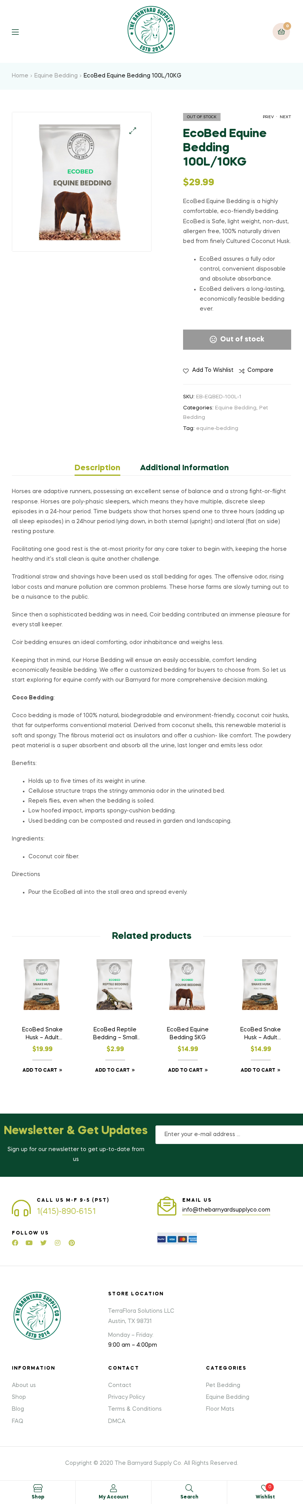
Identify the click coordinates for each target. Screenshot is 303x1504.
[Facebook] (15, 1243)
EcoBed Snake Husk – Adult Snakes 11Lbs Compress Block (260, 1034)
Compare (260, 370)
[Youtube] (29, 1243)
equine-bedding (217, 428)
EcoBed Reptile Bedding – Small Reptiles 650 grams (115, 1034)
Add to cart (39, 1070)
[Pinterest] (72, 1243)
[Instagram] (57, 1243)
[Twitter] (43, 1243)
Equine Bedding (56, 76)
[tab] (102, 468)
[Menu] (21, 31)
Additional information (184, 468)
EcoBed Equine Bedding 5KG (188, 1033)
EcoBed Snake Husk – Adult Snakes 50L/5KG (42, 1034)
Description (97, 468)
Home (20, 76)
